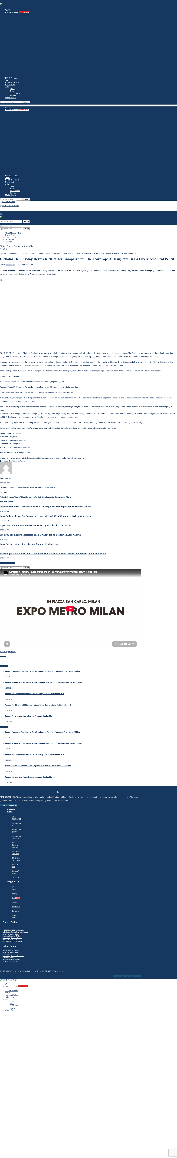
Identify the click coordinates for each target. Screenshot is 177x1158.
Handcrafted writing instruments (12, 458)
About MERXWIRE (13, 233)
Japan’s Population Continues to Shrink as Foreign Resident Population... (12, 952)
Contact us (9, 242)
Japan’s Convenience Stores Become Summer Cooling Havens (30, 544)
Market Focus (10, 98)
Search (26, 102)
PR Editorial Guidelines (15, 845)
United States (10, 85)
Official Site (9, 239)
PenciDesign (4, 249)
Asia (7, 87)
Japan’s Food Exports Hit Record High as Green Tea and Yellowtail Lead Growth (40, 534)
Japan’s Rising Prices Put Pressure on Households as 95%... (13, 956)
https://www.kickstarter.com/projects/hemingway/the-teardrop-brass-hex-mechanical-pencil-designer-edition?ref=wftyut (71, 428)
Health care (16, 907)
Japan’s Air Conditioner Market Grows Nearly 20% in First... (11, 960)
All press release (11, 253)
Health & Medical (12, 82)
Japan (12, 91)
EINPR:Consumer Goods (39, 253)
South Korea (15, 93)
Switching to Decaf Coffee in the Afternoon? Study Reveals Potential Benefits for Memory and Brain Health (53, 553)
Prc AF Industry (23, 253)
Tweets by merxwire (8, 652)
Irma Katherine (10, 265)
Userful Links (11, 810)
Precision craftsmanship (63, 458)
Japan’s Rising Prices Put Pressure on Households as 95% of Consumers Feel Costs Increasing (46, 516)
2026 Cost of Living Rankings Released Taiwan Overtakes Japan (16, 931)
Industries (15, 911)
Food (16, 898)
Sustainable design (79, 458)
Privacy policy (10, 237)
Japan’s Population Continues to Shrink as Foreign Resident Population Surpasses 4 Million (45, 506)
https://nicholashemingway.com (19, 447)
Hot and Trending (17, 12)
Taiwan (13, 95)
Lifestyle (15, 894)
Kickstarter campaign (32, 458)
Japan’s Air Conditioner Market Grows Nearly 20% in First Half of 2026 (36, 525)
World (7, 10)
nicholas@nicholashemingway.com (13, 440)
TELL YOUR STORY (8, 202)
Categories (13, 882)
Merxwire (17, 353)
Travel (7, 80)
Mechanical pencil (47, 458)
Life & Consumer (12, 78)
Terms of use (10, 235)
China (12, 89)
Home (2, 253)
